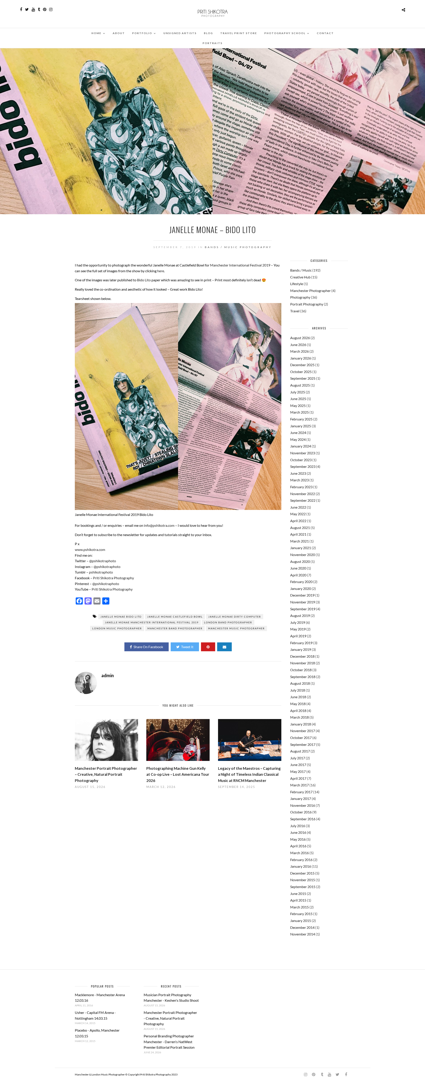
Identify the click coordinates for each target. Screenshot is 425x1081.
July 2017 (297, 758)
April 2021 (298, 534)
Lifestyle (296, 284)
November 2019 (302, 602)
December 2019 (302, 595)
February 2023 (301, 487)
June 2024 (298, 432)
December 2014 (302, 927)
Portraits (212, 43)
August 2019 (300, 615)
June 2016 (298, 832)
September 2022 (302, 500)
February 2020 (301, 581)
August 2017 (300, 751)
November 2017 (302, 731)
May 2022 (298, 514)
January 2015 (300, 920)
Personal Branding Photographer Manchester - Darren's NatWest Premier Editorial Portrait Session (169, 1041)
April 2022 (298, 521)
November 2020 (302, 554)
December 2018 (302, 656)
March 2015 (299, 907)
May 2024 (298, 439)
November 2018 (302, 663)
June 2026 (298, 344)
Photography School (284, 33)
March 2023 (299, 480)
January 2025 (300, 426)
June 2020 (298, 568)
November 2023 (302, 453)
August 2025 (300, 385)
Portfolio (142, 33)
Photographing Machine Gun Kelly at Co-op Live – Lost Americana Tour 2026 (177, 774)
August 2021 (300, 527)
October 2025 (301, 371)
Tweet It (187, 647)
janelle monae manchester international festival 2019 (152, 622)
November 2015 (302, 880)
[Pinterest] (44, 10)
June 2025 (298, 399)
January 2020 (300, 588)
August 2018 (300, 683)
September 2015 (302, 887)
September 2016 (302, 819)
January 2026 (300, 358)
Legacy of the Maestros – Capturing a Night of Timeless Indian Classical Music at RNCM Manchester (249, 774)
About (119, 33)
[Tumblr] (39, 10)
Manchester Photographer (310, 290)
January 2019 (300, 649)
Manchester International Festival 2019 (240, 265)
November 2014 (302, 934)
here (160, 271)
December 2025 (302, 365)
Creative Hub (300, 277)
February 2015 (301, 914)
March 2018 (299, 717)
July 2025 (297, 392)
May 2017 (298, 771)
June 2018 (298, 697)
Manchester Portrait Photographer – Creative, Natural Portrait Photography (106, 774)
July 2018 (297, 690)
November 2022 (302, 494)
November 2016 (302, 805)
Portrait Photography (306, 304)
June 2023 (298, 473)
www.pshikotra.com (90, 549)
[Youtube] (33, 10)
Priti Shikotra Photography (113, 578)
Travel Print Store (238, 33)
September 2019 (302, 609)
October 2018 (301, 670)
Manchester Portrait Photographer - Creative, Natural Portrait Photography (170, 1018)
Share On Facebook (148, 647)
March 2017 (299, 785)
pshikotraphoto (100, 572)
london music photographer (117, 628)
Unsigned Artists (180, 33)
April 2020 (298, 575)
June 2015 (298, 893)
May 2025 (298, 405)
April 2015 (298, 900)
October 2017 (301, 737)
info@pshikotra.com (159, 525)
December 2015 (302, 873)
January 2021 (300, 548)
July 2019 (297, 622)
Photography (256, 247)
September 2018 (302, 677)
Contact (325, 33)
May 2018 (298, 704)
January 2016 (300, 866)
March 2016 (299, 853)
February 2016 (301, 859)
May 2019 (298, 629)
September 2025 (302, 378)
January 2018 (300, 724)
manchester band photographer (175, 628)
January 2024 (300, 446)
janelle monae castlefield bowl (175, 616)
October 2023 (301, 460)
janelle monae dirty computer (234, 616)
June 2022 (298, 507)
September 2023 (302, 466)
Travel (294, 311)
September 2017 (302, 744)
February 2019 (301, 643)
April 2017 (298, 778)
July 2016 (297, 826)
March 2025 (299, 412)
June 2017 (298, 764)
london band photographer (228, 622)
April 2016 (298, 846)
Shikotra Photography (115, 589)
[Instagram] (50, 10)
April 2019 (298, 636)
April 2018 (298, 710)
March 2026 (299, 351)
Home (96, 33)
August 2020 (300, 561)
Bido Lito (144, 280)
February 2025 (301, 419)
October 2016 (301, 812)
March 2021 (299, 541)
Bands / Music (221, 247)
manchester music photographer (236, 628)
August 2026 (300, 338)
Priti (95, 589)
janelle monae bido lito (121, 616)
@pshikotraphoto (102, 561)
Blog (208, 33)
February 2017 (301, 792)
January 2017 (300, 798)
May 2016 (298, 839)
